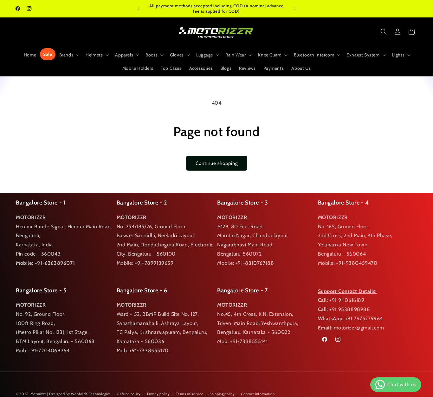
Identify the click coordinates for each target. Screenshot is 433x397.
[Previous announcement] (138, 9)
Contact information (258, 394)
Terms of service (189, 394)
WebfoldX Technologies (91, 394)
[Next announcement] (294, 9)
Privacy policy (158, 394)
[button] (68, 55)
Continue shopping (217, 163)
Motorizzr (38, 394)
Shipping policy (222, 394)
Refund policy (129, 394)
